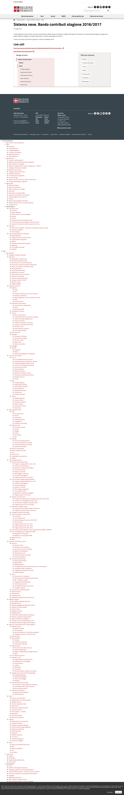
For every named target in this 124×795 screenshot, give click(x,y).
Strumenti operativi (16, 715)
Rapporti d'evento (19, 628)
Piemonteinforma (13, 156)
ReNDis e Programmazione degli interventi (25, 652)
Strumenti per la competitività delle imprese (26, 578)
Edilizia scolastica (16, 592)
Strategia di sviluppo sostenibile (17, 255)
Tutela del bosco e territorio (21, 328)
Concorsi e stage (13, 178)
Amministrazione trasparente (16, 176)
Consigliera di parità (19, 588)
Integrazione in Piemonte (21, 534)
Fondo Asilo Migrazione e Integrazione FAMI (23, 532)
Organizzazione (10, 158)
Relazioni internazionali (15, 170)
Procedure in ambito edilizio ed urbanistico (25, 684)
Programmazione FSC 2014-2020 (23, 526)
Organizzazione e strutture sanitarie (21, 700)
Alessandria (39, 117)
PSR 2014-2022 (15, 282)
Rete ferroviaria (15, 609)
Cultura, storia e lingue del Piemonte (24, 365)
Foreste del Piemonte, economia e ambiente (26, 317)
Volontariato (17, 667)
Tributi (10, 743)
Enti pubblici (12, 758)
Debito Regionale (16, 236)
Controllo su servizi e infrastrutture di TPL (22, 621)
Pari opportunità (18, 414)
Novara (46, 117)
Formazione (17, 669)
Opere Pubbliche (15, 638)
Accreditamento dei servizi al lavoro (24, 586)
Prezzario (16, 640)
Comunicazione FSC (19, 518)
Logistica (16, 665)
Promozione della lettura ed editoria (24, 375)
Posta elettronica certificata (79, 134)
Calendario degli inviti (20, 485)
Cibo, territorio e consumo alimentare (21, 263)
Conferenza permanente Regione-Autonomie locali (25, 222)
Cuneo (37, 123)
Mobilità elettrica (16, 613)
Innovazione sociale (19, 427)
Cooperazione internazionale (19, 456)
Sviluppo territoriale (16, 723)
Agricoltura (12, 257)
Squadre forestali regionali (21, 692)
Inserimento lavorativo (20, 446)
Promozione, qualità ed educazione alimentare (24, 265)
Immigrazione (18, 421)
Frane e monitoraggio (20, 679)
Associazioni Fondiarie (20, 336)
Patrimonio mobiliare (17, 230)
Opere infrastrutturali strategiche (20, 619)
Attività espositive (19, 369)
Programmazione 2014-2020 (22, 495)
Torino (46, 119)
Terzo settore (17, 435)
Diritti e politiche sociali (15, 410)
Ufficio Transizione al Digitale (16, 164)
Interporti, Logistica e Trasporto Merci (21, 617)
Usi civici (13, 218)
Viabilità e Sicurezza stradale (19, 607)
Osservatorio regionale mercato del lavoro (22, 597)
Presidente (11, 147)
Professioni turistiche (20, 402)
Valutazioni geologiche (20, 677)
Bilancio (13, 241)
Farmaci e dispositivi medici (18, 704)
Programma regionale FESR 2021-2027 (25, 481)
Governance (17, 516)
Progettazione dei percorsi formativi (24, 570)
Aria (15, 292)
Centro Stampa (15, 232)
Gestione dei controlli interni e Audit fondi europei (22, 179)
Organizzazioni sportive (26, 72)
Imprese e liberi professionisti (16, 760)
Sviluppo (11, 719)
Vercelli (46, 123)
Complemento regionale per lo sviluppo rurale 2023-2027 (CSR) (31, 499)
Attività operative (19, 694)
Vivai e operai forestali (20, 330)
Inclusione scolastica (19, 557)
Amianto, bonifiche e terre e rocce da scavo (26, 294)
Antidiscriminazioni (19, 419)
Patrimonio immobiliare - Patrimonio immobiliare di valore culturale (29, 228)
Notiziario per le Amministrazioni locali (21, 220)
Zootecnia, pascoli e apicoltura (19, 278)
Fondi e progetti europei (15, 460)
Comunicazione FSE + (20, 470)
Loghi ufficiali (54, 134)
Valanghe (16, 681)
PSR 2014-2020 (18, 327)
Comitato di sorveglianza (21, 476)
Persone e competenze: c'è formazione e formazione (23, 774)
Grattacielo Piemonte (14, 174)
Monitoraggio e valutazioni (21, 474)
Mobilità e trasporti (14, 599)
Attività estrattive (16, 731)
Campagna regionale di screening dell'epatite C (21, 770)
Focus (84, 67)
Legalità (13, 458)
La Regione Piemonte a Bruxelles (17, 168)
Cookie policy (45, 134)
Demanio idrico (15, 636)
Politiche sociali (15, 425)
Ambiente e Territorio (14, 286)
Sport (20, 66)
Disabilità (13, 439)
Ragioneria (14, 245)
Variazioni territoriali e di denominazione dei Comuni (25, 224)
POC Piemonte (18, 522)
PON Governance (16, 537)
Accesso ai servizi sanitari (18, 698)
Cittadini (11, 756)
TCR (12, 750)
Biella (37, 121)
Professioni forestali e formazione (23, 323)
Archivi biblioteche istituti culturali (23, 359)
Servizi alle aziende (16, 268)
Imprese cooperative (16, 735)
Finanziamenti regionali (20, 644)
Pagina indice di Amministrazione (15, 143)
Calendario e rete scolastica (21, 547)
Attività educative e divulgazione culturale (25, 361)
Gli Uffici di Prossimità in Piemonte (18, 768)
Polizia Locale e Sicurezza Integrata (20, 214)
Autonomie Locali (13, 208)
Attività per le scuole (19, 553)
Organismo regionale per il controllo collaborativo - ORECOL (25, 166)
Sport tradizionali (24, 78)
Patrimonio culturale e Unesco (22, 373)
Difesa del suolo (15, 646)
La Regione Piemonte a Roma (17, 172)
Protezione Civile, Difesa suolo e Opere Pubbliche (22, 625)
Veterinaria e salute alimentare (19, 708)
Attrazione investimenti (17, 729)
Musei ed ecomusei (19, 371)
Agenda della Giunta (14, 154)
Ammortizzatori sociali (20, 584)
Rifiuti (16, 299)
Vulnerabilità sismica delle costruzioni (24, 686)
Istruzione (14, 543)
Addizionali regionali (16, 748)
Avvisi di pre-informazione (21, 466)
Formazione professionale (18, 559)
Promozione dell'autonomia (21, 441)
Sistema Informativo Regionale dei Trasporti (23, 623)
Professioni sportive (19, 394)
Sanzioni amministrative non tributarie (19, 195)
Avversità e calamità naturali (19, 261)
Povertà (16, 429)
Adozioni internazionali (17, 448)
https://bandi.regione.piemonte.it (23, 51)
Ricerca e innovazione (17, 717)
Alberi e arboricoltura (20, 315)
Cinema (16, 379)
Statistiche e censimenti (17, 272)
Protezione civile (15, 657)
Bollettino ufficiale (14, 185)
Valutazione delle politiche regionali (21, 243)
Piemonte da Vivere (96, 16)
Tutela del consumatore (20, 423)
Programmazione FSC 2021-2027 (23, 524)
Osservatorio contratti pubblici (17, 193)
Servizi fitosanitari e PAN (18, 270)
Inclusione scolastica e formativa (23, 445)
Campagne (11, 775)
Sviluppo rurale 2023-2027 (18, 280)
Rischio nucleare (18, 301)
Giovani (16, 416)
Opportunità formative (20, 561)
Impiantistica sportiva (25, 81)
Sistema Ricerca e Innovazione (19, 721)
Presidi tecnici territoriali (18, 690)
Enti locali (14, 210)
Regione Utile (9, 183)
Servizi (53, 16)
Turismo (13, 396)
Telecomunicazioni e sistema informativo (25, 671)
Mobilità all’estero (19, 565)
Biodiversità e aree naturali (18, 303)
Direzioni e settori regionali (16, 160)
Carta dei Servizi (13, 205)
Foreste (13, 313)
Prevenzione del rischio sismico (19, 683)
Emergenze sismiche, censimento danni (25, 634)
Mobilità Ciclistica (16, 603)
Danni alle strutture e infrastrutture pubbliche (26, 632)
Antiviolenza (17, 417)
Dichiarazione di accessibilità (20, 134)
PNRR (63, 16)
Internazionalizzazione (17, 739)
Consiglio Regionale (14, 150)
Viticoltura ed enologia (17, 276)
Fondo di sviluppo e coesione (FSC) (20, 514)
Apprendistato (18, 563)
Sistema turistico (18, 400)
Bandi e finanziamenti (14, 187)
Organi (7, 145)
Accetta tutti (118, 792)
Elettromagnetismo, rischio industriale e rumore (27, 297)
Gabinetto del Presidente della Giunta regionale (21, 162)
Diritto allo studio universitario (22, 555)
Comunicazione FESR (20, 491)
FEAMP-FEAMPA (16, 284)
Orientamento (15, 594)
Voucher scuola (18, 545)
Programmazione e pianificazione (23, 659)
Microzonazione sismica (20, 688)
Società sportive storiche (26, 75)
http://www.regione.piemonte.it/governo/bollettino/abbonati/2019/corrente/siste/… (38, 48)
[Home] (14, 19)
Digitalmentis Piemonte (15, 777)
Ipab (15, 437)
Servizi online (86, 74)
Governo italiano (18, 2)
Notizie (85, 59)
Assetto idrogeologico (20, 650)
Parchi (16, 307)
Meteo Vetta (17, 342)
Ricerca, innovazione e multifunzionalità (22, 267)
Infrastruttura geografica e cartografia (24, 354)
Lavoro (13, 574)
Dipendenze (14, 714)
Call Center (11, 191)
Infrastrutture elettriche (20, 642)
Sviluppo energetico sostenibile (19, 725)
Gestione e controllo (19, 472)
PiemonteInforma (78, 16)
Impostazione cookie (65, 128)
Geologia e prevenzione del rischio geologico (23, 673)
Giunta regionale (13, 148)
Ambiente (14, 288)
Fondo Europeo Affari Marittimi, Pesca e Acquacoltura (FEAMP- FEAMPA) (31, 530)
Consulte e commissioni (15, 152)
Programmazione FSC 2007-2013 (23, 528)
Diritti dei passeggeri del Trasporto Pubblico (23, 605)
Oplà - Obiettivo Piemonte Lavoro (18, 779)
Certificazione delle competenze (23, 568)
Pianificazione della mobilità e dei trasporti (22, 615)
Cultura (21, 63)
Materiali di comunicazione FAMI (23, 535)
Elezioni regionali (16, 212)
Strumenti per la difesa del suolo (23, 648)
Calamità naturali (16, 626)
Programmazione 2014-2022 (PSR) (24, 505)
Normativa (86, 78)
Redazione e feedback (64, 134)
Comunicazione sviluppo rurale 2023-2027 (26, 503)
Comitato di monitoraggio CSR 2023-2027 (25, 501)
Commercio (14, 737)
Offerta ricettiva (18, 404)
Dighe (16, 654)
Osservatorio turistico (20, 406)
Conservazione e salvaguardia (22, 305)
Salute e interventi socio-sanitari (23, 443)
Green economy (15, 332)
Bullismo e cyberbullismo (21, 551)
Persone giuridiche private (18, 450)
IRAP (12, 746)
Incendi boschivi (18, 663)
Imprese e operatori (19, 321)
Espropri (13, 216)
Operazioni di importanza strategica (24, 468)
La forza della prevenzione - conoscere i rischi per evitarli (24, 772)
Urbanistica (17, 350)
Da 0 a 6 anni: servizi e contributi (23, 549)
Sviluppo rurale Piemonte (18, 497)
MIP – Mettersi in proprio (21, 580)
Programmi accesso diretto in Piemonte (25, 510)
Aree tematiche (10, 253)
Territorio (13, 348)
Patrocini (11, 199)
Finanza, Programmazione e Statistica (19, 234)
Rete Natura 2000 (19, 309)
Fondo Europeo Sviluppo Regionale (20, 727)
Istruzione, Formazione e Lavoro (17, 541)
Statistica (14, 249)
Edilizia (16, 352)
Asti (37, 119)
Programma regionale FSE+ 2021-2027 (25, 464)
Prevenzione (14, 706)
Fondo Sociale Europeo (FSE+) (19, 462)
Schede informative (88, 63)
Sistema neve (23, 84)
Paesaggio (14, 346)
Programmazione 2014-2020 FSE (23, 477)
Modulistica (86, 81)
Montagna (14, 334)
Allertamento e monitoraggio (22, 661)
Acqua (16, 290)
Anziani (16, 433)
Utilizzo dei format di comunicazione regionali (21, 203)
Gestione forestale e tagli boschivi (23, 319)
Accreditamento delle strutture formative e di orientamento (30, 566)
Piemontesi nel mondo (20, 367)
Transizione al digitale (17, 741)
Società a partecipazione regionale (18, 181)
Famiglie (16, 431)
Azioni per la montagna (20, 338)
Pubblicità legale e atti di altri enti (17, 197)
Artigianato (14, 733)
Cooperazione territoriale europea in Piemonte (26, 508)
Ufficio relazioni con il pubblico (17, 189)
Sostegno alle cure (16, 702)
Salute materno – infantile (18, 712)
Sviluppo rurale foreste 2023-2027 (23, 325)
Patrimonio (12, 226)
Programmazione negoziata (18, 239)
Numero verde (62, 115)
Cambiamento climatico (17, 311)
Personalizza (110, 792)
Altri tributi (14, 752)
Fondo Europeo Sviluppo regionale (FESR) (22, 479)
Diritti (12, 412)
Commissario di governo (18, 655)
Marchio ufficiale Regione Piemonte (18, 201)
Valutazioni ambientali (20, 296)
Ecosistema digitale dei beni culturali (24, 363)
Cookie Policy (87, 788)
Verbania (46, 121)
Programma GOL (16, 595)
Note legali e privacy (35, 134)
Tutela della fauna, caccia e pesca (20, 274)
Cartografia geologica (20, 675)
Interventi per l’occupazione (21, 576)
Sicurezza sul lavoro (16, 710)
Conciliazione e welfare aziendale (20, 590)
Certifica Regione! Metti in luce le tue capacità (21, 781)
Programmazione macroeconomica (21, 238)
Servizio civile (15, 454)
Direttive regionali (19, 572)
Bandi (84, 70)
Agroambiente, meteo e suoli (19, 259)
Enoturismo (17, 408)
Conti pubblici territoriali (17, 247)
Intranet (90, 134)
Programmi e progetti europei (19, 506)
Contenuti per (9, 754)
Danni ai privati (18, 630)
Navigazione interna (16, 611)
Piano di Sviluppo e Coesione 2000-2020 (25, 520)
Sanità (10, 696)
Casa (12, 452)
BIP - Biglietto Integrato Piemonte (20, 601)
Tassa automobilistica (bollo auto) (20, 744)
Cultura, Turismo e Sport (25, 59)
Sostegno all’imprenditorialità (22, 582)
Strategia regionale (25, 69)
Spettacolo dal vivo (19, 377)
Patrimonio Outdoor (19, 344)
